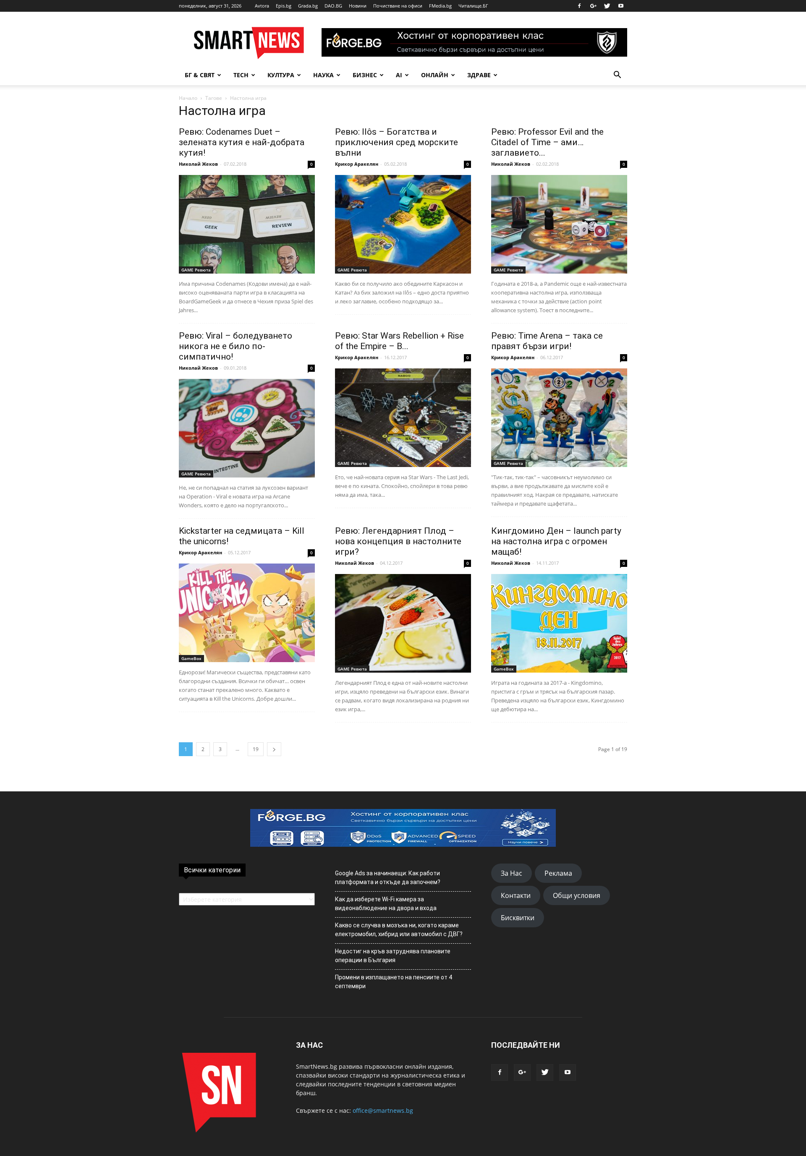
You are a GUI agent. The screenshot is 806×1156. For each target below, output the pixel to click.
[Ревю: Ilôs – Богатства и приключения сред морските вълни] (403, 224)
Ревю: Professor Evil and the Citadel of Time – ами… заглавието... (547, 142)
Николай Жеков (198, 164)
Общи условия (576, 895)
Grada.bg (308, 6)
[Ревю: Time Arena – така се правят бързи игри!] (559, 417)
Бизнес (365, 75)
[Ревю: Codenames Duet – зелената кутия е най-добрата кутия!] (247, 224)
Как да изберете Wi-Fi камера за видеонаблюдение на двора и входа (386, 903)
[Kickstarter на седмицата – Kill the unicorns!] (247, 613)
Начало (188, 98)
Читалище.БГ (473, 6)
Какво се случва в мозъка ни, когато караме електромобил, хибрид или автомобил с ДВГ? (399, 929)
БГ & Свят (200, 75)
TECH (241, 75)
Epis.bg (283, 6)
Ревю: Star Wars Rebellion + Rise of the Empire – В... (399, 341)
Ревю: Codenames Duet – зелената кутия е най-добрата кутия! (241, 142)
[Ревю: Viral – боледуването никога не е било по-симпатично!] (247, 428)
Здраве (479, 75)
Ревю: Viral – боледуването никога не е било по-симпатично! (235, 346)
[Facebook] (579, 6)
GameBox (191, 658)
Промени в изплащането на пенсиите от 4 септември (393, 981)
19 (256, 749)
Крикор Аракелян (356, 164)
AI (399, 75)
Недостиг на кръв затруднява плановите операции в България (392, 955)
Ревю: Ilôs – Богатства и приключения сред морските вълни (396, 142)
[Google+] (593, 6)
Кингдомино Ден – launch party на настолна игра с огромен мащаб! (556, 541)
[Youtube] (621, 6)
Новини (357, 6)
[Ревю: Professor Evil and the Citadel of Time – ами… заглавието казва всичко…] (559, 224)
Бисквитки (517, 917)
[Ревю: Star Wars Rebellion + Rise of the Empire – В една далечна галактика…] (403, 417)
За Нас (511, 873)
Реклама (558, 873)
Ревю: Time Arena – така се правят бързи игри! (547, 341)
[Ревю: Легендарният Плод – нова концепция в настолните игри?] (403, 623)
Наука (323, 75)
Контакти (516, 895)
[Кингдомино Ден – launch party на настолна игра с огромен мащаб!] (559, 623)
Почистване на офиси (397, 6)
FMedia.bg (440, 6)
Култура (280, 75)
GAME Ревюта (196, 270)
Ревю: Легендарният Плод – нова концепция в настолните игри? (398, 541)
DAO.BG (333, 6)
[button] (617, 75)
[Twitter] (607, 6)
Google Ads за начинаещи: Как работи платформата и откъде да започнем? (387, 877)
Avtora (262, 6)
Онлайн (434, 75)
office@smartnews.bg (383, 1110)
